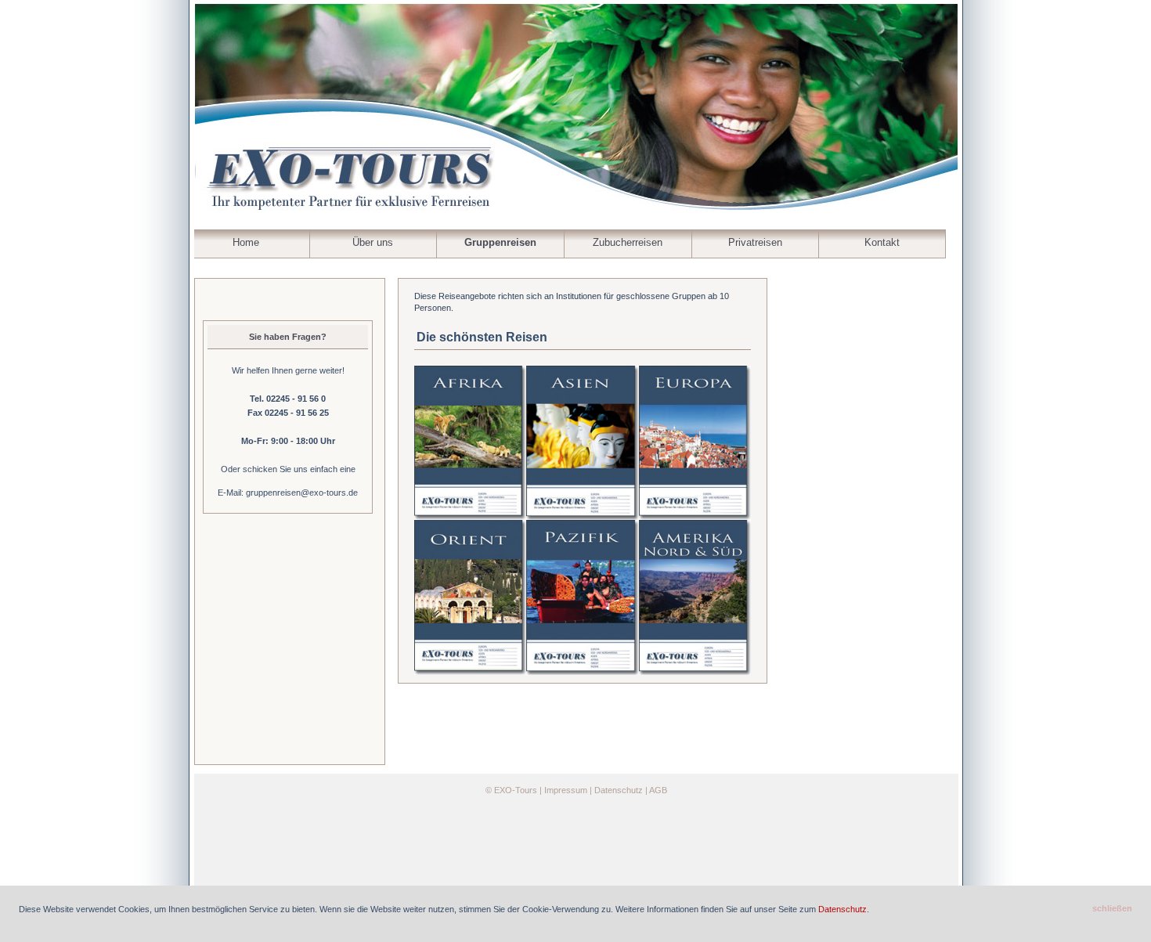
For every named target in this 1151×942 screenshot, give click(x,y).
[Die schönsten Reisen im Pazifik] (582, 596)
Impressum (565, 790)
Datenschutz (618, 790)
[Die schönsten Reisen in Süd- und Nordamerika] (695, 596)
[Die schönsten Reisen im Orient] (470, 596)
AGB (658, 790)
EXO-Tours (515, 790)
